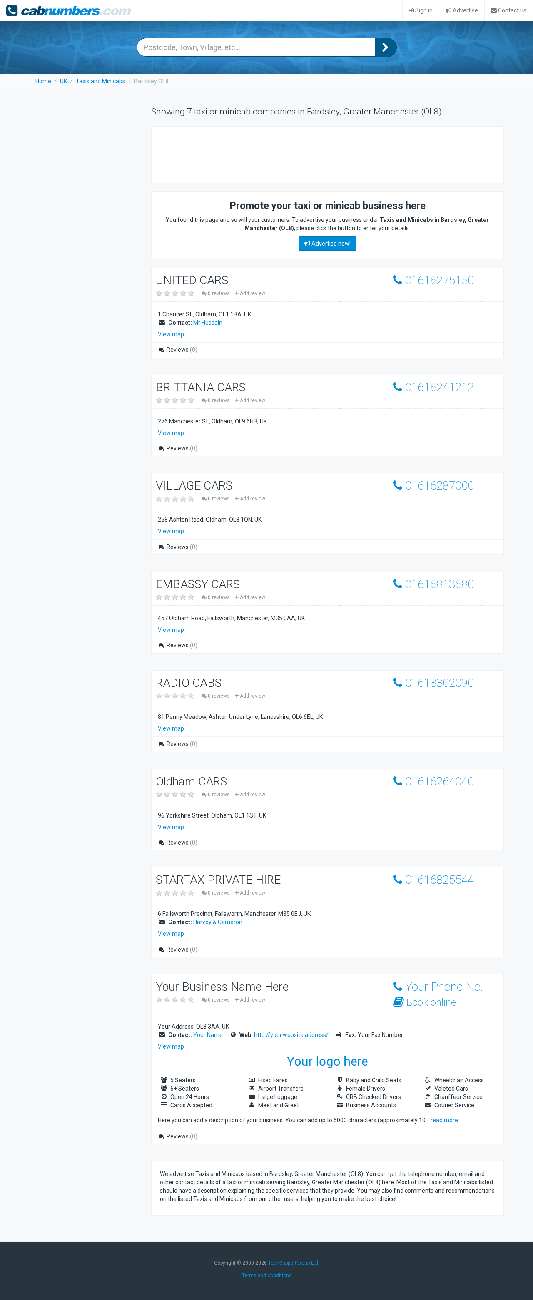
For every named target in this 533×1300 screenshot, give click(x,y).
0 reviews (219, 293)
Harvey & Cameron (217, 922)
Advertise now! (330, 243)
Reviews (181, 349)
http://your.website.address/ (291, 1035)
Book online (430, 1002)
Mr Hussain (207, 322)
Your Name (208, 1035)
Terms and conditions (266, 1275)
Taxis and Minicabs (100, 81)
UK (63, 81)
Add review (252, 293)
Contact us (511, 10)
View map (171, 334)
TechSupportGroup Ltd (293, 1263)
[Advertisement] (311, 153)
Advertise (464, 10)
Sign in (423, 10)
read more (444, 1120)
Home (43, 81)
